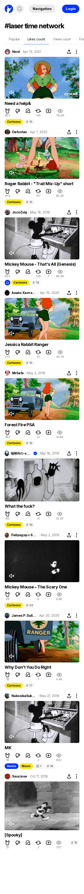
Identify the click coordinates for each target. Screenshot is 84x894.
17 (29, 685)
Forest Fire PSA (20, 424)
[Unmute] (11, 92)
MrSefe (18, 373)
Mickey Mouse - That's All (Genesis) (40, 264)
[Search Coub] (19, 9)
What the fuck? (20, 506)
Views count (61, 39)
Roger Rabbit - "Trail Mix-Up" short (39, 183)
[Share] (69, 52)
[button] (7, 111)
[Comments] (28, 111)
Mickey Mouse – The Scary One (36, 586)
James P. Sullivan (23, 615)
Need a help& (18, 103)
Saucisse (19, 776)
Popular (14, 39)
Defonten (19, 132)
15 (29, 122)
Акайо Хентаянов (24, 292)
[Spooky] (13, 835)
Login (71, 8)
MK (8, 747)
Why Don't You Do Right (28, 667)
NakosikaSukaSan (24, 695)
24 (29, 605)
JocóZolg (19, 212)
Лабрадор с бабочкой (24, 535)
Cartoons (14, 121)
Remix (11, 766)
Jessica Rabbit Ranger (27, 344)
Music (26, 766)
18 (36, 282)
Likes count (36, 39)
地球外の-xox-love (21, 453)
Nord (16, 51)
